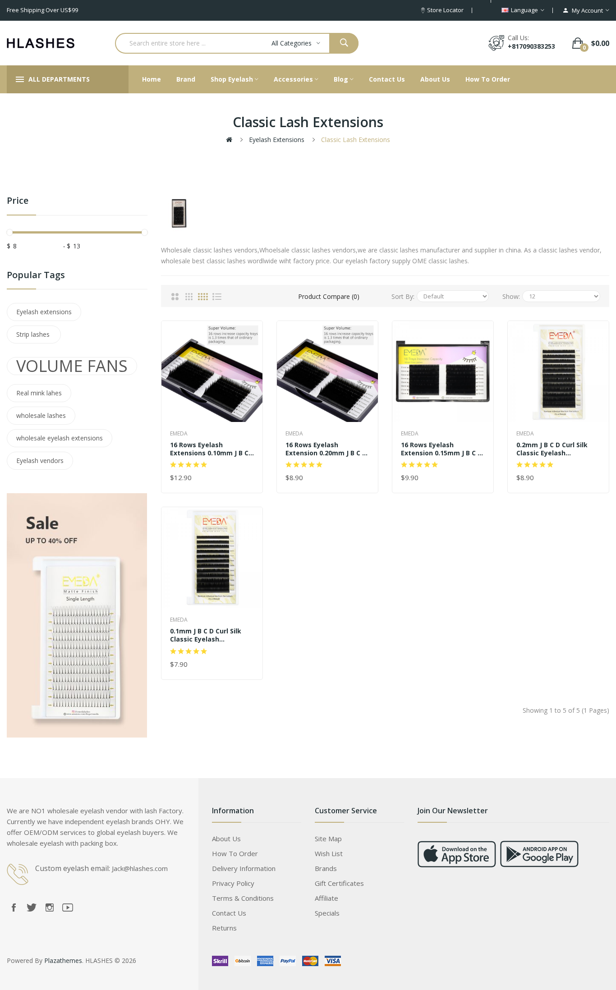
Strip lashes (33, 334)
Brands (326, 868)
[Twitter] (31, 907)
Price (17, 200)
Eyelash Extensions (276, 139)
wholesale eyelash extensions (59, 438)
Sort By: (402, 296)
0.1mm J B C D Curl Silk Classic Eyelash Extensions (205, 635)
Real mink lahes (39, 393)
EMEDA (179, 433)
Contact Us (229, 912)
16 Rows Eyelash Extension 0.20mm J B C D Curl (326, 449)
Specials (327, 912)
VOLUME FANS (72, 366)
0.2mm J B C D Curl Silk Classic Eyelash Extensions (552, 449)
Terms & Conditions (243, 898)
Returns (224, 927)
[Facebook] (13, 907)
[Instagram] (49, 907)
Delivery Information (244, 868)
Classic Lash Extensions (355, 139)
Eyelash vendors (40, 460)
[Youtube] (67, 907)
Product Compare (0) (328, 296)
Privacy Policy (233, 883)
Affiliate (326, 898)
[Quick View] (211, 371)
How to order (235, 853)
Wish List (329, 853)
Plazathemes (63, 960)
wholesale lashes (41, 415)
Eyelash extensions (44, 311)
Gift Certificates (339, 883)
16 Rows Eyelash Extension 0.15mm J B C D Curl (441, 449)
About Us (226, 838)
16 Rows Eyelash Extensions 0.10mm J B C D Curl (209, 449)
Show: (511, 296)
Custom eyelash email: (72, 868)
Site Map (328, 838)
